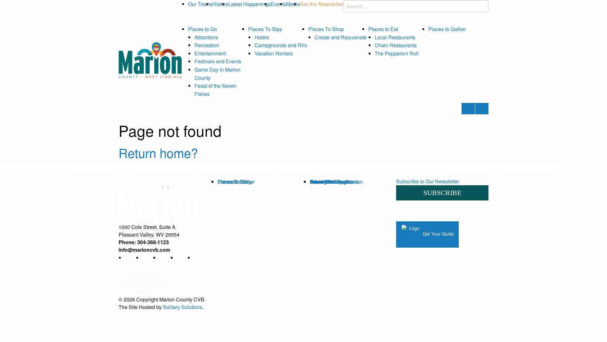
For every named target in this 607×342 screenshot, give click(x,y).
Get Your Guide (437, 233)
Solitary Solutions (182, 307)
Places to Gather (447, 29)
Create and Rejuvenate (341, 37)
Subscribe (442, 193)
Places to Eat (383, 29)
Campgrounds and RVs (280, 45)
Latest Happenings (249, 4)
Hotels (261, 37)
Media (293, 4)
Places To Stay (265, 29)
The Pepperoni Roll (397, 53)
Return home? (158, 152)
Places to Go (202, 29)
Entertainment (210, 53)
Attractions (206, 37)
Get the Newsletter (322, 4)
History (220, 4)
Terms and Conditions (334, 181)
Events (278, 4)
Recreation (206, 45)
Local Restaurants (395, 37)
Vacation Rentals (273, 53)
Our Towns (200, 4)
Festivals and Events (217, 61)
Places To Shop (326, 29)
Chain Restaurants (396, 45)
